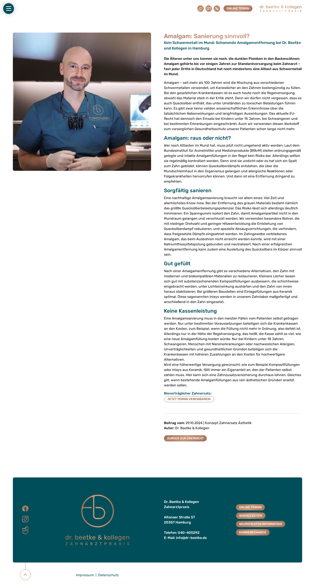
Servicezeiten (250, 516)
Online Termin (238, 8)
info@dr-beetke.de (191, 538)
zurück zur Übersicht (185, 438)
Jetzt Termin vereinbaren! (189, 399)
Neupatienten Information (260, 524)
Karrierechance (252, 532)
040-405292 (189, 533)
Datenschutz (108, 575)
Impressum (85, 575)
